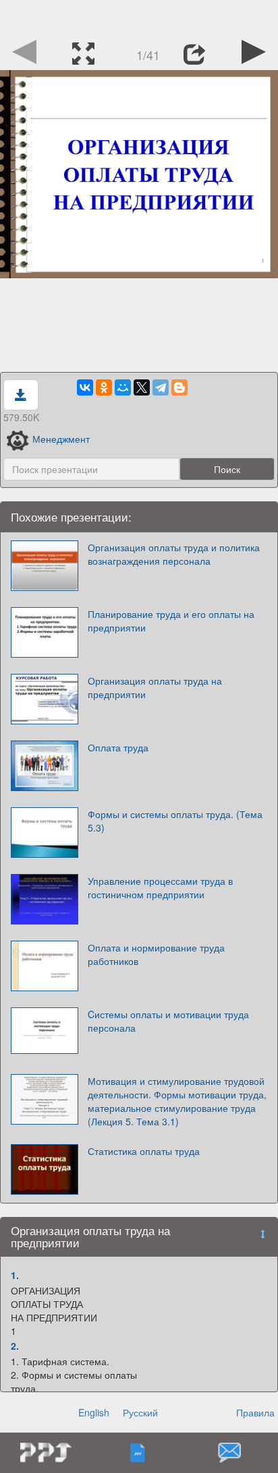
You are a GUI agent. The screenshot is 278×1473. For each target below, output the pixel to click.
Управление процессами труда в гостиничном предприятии (160, 887)
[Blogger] (179, 387)
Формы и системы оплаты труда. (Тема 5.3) (175, 820)
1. (15, 1275)
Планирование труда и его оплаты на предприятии (171, 620)
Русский (140, 1412)
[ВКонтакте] (85, 387)
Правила (255, 1412)
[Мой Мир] (123, 387)
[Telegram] (160, 387)
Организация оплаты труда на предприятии (155, 687)
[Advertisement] (139, 17)
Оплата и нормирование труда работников (156, 954)
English (93, 1412)
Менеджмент (61, 438)
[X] (142, 387)
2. (15, 1345)
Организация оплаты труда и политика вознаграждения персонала (174, 553)
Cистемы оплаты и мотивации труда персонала (168, 1020)
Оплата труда (118, 747)
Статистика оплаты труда (144, 1151)
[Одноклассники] (104, 387)
